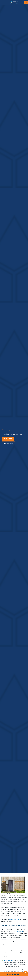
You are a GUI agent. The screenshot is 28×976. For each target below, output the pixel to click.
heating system (19, 931)
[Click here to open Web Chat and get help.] (26, 972)
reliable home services (14, 919)
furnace (21, 939)
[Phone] (26, 2)
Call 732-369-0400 (9, 443)
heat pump (4, 941)
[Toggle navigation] (2, 2)
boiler (24, 939)
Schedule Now (8, 438)
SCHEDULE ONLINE (14, 974)
